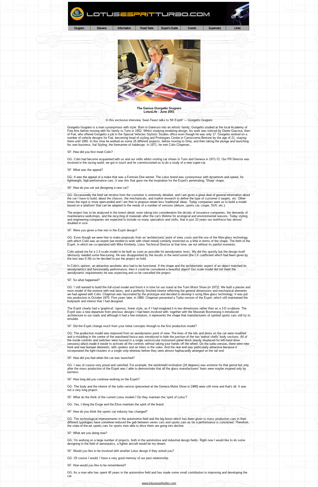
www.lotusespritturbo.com (159, 483)
